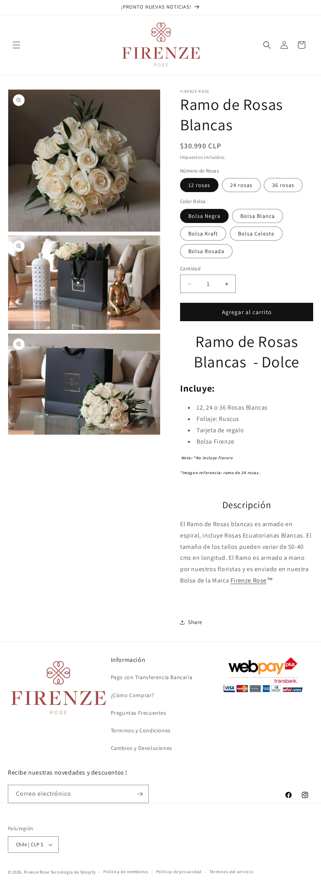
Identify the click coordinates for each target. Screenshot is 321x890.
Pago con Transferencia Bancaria (152, 677)
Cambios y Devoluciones (141, 748)
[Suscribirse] (139, 794)
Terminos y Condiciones (141, 730)
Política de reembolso (125, 871)
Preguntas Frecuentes (138, 712)
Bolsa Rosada (206, 251)
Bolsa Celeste (256, 233)
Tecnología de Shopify (73, 872)
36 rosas (283, 185)
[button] (16, 45)
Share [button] (195, 622)
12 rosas (199, 185)
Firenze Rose (249, 580)
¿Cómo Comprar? (132, 695)
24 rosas (241, 185)
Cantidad (190, 268)
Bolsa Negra (204, 215)
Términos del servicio (231, 871)
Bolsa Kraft (203, 233)
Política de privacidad (179, 871)
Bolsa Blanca (257, 215)
